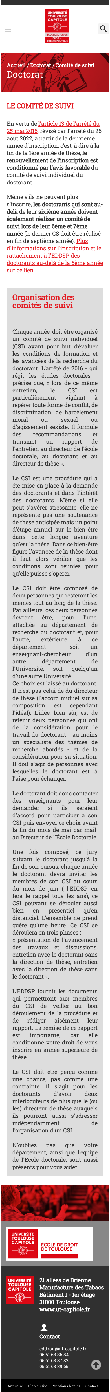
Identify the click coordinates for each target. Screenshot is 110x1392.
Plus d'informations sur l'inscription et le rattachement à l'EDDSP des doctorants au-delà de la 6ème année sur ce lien (55, 255)
